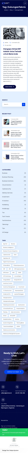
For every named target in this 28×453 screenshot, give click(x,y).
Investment (5, 196)
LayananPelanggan (19, 294)
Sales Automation (15, 312)
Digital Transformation (9, 261)
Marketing (5, 204)
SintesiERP (12, 315)
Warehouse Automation (9, 330)
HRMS (19, 272)
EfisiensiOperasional (19, 265)
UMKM (18, 326)
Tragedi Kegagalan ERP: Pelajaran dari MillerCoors (16, 123)
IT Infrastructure (7, 290)
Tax (3, 212)
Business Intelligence (8, 247)
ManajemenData (7, 297)
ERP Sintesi (6, 272)
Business (4, 173)
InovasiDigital (17, 276)
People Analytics (20, 308)
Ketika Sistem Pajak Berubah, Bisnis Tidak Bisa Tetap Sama (17, 146)
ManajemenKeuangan (8, 301)
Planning (5, 312)
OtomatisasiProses (8, 308)
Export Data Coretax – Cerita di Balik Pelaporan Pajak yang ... (17, 158)
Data (15, 254)
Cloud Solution (6, 185)
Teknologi (5, 224)
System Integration (8, 322)
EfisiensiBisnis (6, 265)
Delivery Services (7, 193)
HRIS (13, 272)
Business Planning (7, 177)
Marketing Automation (9, 304)
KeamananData (19, 290)
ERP (4, 269)
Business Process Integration (10, 251)
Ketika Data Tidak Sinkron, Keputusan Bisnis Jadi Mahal (16, 134)
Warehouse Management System (11, 333)
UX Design (5, 232)
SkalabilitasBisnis (7, 319)
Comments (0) (15, 42)
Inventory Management (9, 287)
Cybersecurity (6, 189)
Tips (3, 228)
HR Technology (7, 276)
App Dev (5, 243)
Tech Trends (6, 216)
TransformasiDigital (8, 326)
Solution (17, 319)
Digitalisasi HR (6, 258)
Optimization (21, 304)
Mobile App (5, 208)
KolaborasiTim (6, 294)
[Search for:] (14, 104)
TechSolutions (6, 220)
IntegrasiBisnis (6, 279)
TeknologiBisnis (20, 322)
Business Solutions (7, 181)
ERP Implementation (19, 269)
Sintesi (4, 315)
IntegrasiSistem (18, 279)
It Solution (5, 200)
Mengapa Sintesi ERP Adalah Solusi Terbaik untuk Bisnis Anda (12, 51)
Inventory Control (7, 283)
